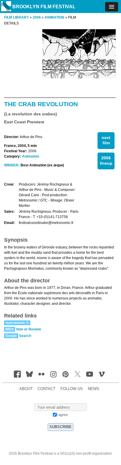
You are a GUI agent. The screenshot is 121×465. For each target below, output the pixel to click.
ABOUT (26, 389)
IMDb (9, 329)
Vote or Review (28, 329)
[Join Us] (17, 374)
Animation (30, 156)
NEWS (93, 389)
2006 (37, 17)
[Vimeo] (101, 374)
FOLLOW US (71, 389)
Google (11, 336)
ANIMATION (54, 17)
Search (25, 336)
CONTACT (47, 389)
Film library (16, 17)
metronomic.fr (17, 323)
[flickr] (41, 374)
